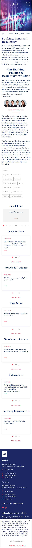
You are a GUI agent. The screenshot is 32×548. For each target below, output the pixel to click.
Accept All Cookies (17, 545)
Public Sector (17, 187)
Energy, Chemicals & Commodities (11, 174)
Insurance (20, 183)
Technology (6, 196)
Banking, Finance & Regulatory (16, 33)
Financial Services (7, 179)
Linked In (3, 507)
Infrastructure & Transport (9, 183)
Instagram (6, 508)
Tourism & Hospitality (16, 196)
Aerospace (5, 170)
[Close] (29, 521)
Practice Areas (16, 8)
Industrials (16, 179)
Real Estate (5, 191)
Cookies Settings (17, 541)
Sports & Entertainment (16, 191)
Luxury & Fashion (7, 187)
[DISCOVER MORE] (16, 250)
